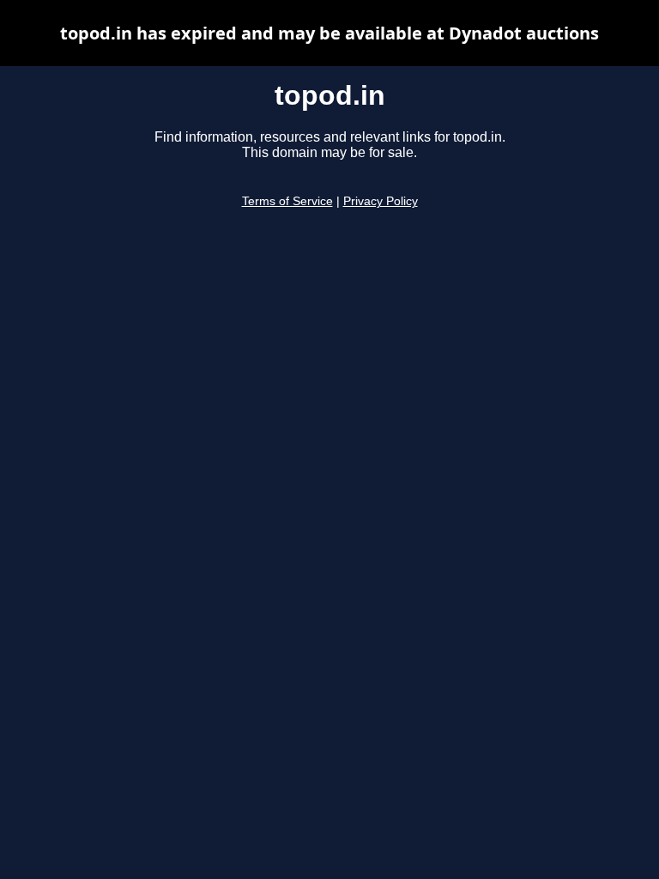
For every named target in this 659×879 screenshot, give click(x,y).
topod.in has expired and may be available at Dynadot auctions (329, 33)
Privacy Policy (380, 201)
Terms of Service (287, 201)
